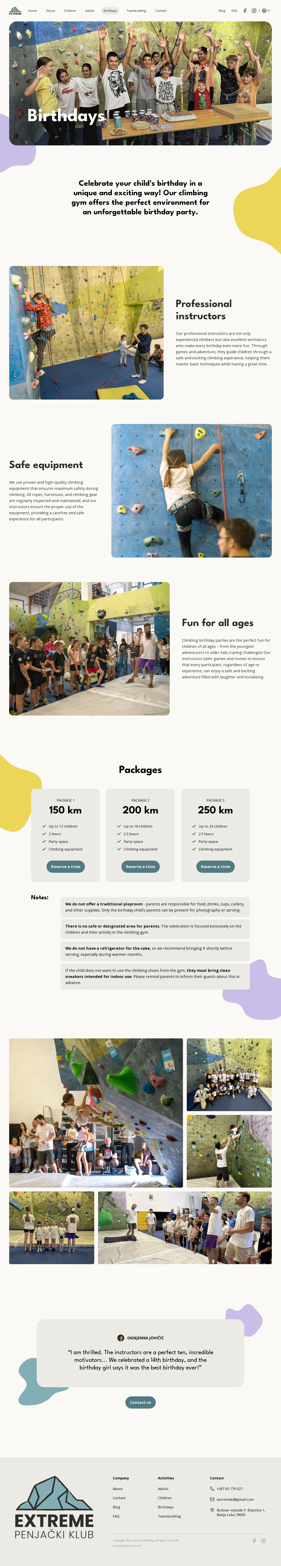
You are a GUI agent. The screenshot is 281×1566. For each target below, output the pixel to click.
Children (165, 1498)
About (118, 1488)
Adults (163, 1488)
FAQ (116, 1516)
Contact (119, 1498)
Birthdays (166, 1507)
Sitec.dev (136, 1545)
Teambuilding (169, 1516)
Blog (116, 1507)
